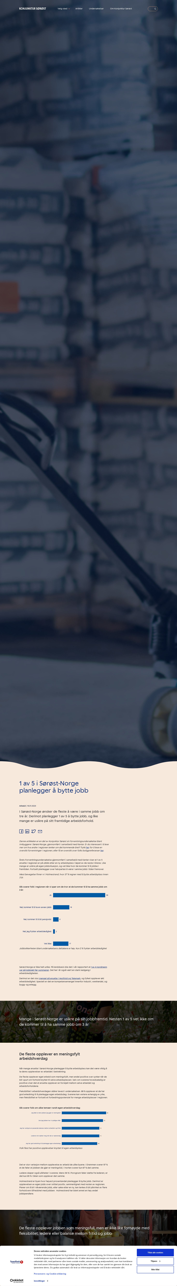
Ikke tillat (155, 1269)
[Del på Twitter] (33, 831)
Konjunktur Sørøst (32, 8)
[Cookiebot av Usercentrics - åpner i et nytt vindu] (16, 1281)
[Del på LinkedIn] (27, 831)
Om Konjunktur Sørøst (121, 8)
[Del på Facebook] (21, 831)
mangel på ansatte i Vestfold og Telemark (59, 978)
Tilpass (154, 1261)
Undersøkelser (96, 8)
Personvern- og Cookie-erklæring (50, 1274)
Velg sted (63, 8)
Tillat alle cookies (155, 1252)
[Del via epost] (40, 831)
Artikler (79, 8)
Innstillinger (39, 1281)
